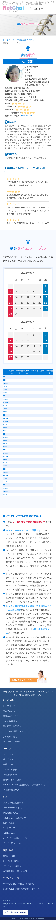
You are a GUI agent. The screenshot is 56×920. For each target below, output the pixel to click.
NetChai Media (9, 833)
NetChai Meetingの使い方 (14, 818)
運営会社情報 (9, 856)
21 (39, 303)
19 (28, 303)
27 (34, 308)
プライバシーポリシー (13, 866)
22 (45, 303)
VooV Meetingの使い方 (13, 808)
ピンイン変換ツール (12, 843)
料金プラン (8, 759)
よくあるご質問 (10, 736)
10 (16, 297)
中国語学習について (12, 790)
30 (10, 314)
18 (22, 303)
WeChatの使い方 (10, 813)
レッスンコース (10, 754)
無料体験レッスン (11, 716)
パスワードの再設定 (12, 741)
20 (34, 303)
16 (10, 303)
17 (16, 303)
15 (45, 297)
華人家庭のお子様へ (12, 726)
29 (45, 308)
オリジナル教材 (10, 769)
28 (39, 308)
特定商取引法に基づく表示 (15, 871)
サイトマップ (9, 828)
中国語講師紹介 (10, 774)
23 (10, 308)
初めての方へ (9, 711)
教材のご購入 (9, 764)
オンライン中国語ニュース (15, 838)
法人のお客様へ (10, 721)
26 (28, 308)
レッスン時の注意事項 (13, 803)
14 (39, 297)
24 (16, 308)
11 (22, 297)
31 (16, 314)
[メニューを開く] (50, 9)
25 (22, 308)
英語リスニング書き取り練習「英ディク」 (22, 889)
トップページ (8, 40)
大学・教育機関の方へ (13, 731)
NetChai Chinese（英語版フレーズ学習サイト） (24, 785)
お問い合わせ (9, 823)
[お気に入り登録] (21, 67)
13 (34, 297)
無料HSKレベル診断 (12, 780)
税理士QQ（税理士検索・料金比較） (19, 884)
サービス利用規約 (11, 861)
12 (28, 297)
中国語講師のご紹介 (25, 40)
